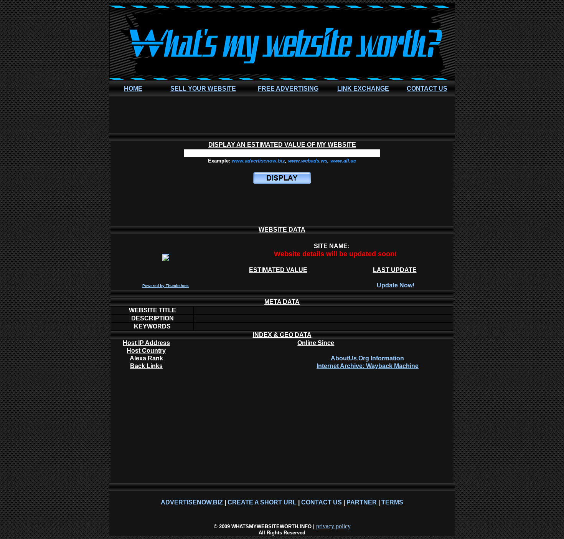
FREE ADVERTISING (288, 88)
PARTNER (361, 502)
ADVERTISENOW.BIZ (192, 502)
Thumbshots (177, 286)
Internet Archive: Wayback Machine (368, 366)
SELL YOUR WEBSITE (203, 88)
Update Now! (395, 285)
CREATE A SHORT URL (262, 502)
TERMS (392, 502)
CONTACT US (427, 88)
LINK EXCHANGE (363, 88)
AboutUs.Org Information (367, 358)
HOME (133, 88)
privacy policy (333, 526)
